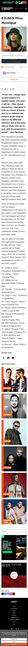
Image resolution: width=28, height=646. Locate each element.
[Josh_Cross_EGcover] (14, 587)
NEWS (14, 610)
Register (21, 8)
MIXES (14, 613)
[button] (26, 8)
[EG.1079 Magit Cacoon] (14, 485)
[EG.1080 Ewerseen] (14, 458)
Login (16, 8)
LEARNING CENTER (14, 619)
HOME (14, 606)
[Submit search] (25, 531)
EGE (14, 624)
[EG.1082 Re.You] (14, 405)
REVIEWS (14, 615)
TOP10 (14, 622)
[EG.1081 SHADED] (14, 432)
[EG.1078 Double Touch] (14, 511)
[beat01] (14, 559)
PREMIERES (14, 617)
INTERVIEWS (14, 608)
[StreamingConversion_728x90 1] (14, 3)
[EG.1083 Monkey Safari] (14, 379)
